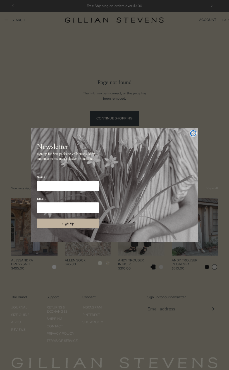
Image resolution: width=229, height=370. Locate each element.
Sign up (67, 223)
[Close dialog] (193, 133)
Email (41, 199)
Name (41, 177)
